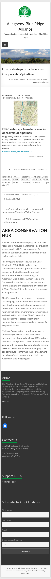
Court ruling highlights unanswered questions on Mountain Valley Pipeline (22, 210)
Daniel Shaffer (12, 194)
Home (21, 79)
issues (25, 179)
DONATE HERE (9, 482)
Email (4, 530)
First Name (7, 510)
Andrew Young (8, 448)
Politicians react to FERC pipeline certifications (20, 220)
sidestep (37, 182)
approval (26, 176)
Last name (6, 520)
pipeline (26, 182)
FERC (16, 179)
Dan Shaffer (7, 446)
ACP (16, 176)
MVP (15, 182)
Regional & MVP (13, 199)
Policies (5, 401)
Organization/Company (12, 540)
